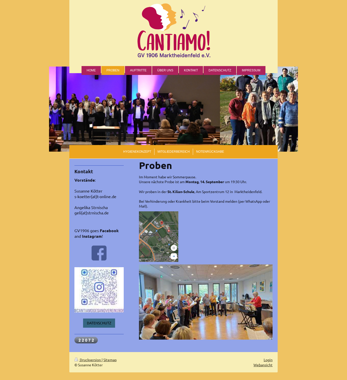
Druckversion (90, 359)
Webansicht (263, 364)
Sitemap (110, 359)
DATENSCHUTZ (99, 323)
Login (268, 359)
